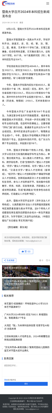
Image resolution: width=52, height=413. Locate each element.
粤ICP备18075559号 (34, 401)
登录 (6, 380)
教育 (21, 22)
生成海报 (10, 260)
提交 (26, 384)
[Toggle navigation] (48, 3)
